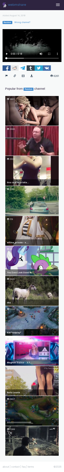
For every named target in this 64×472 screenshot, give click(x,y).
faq (24, 466)
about (6, 466)
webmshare (16, 5)
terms (31, 466)
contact (15, 466)
